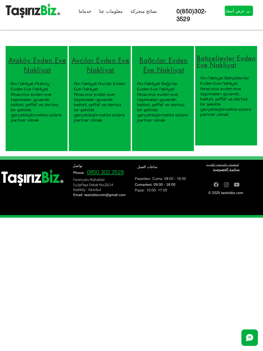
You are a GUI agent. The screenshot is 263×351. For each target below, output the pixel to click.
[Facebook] (216, 184)
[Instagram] (226, 184)
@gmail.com (115, 195)
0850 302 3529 (105, 172)
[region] (37, 98)
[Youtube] (236, 184)
